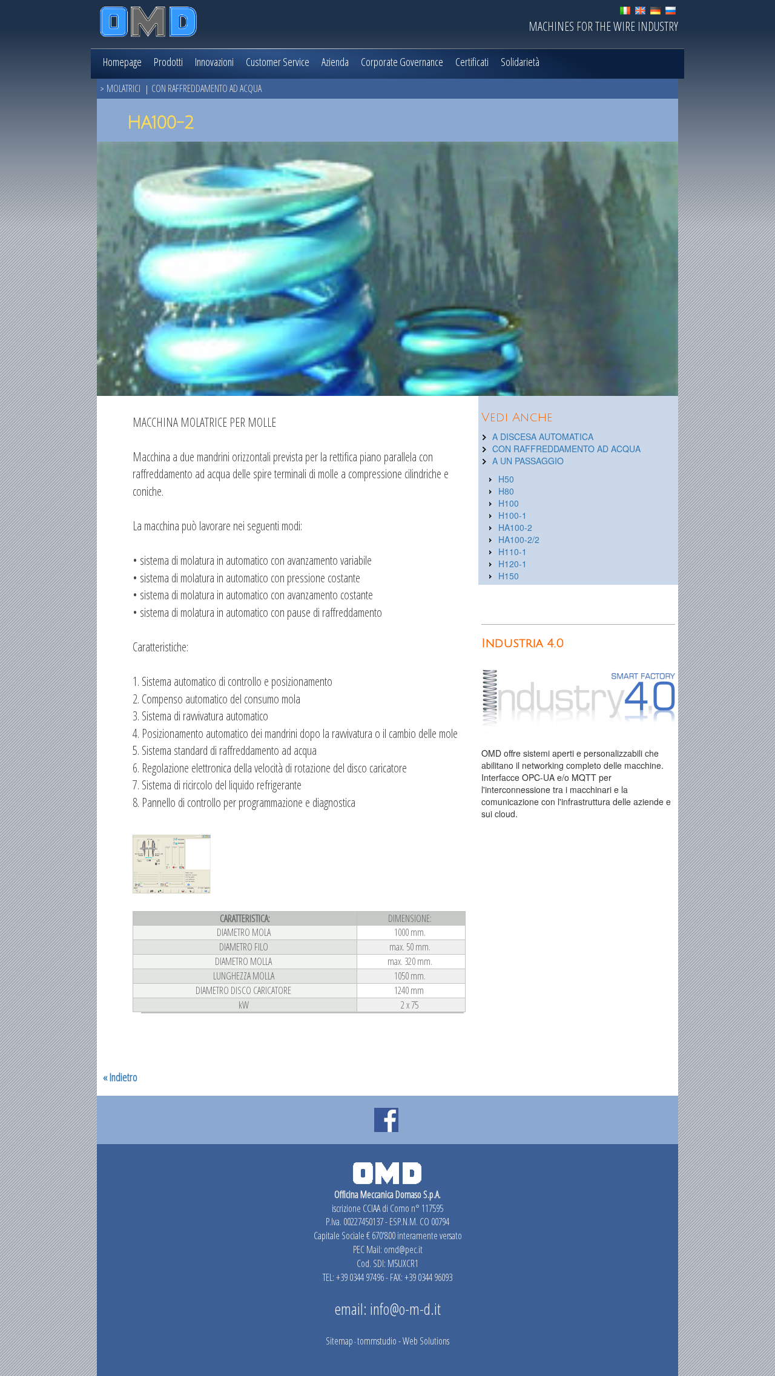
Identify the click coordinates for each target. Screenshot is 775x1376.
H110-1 (512, 551)
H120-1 (512, 564)
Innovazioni (214, 61)
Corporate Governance (402, 61)
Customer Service (277, 61)
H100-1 (512, 515)
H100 (508, 503)
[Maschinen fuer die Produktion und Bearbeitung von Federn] (655, 9)
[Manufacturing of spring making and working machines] (640, 9)
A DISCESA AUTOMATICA (542, 436)
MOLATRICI (123, 88)
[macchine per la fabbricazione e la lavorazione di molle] (625, 9)
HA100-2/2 (518, 539)
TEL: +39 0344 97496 (353, 1277)
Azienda (335, 61)
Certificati (472, 61)
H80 (506, 491)
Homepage (122, 61)
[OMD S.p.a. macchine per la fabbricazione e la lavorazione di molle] (148, 17)
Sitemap (339, 1341)
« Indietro (120, 1077)
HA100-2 (515, 527)
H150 (508, 576)
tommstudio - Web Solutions (403, 1341)
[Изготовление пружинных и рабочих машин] (670, 9)
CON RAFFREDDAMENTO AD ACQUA (206, 88)
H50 (506, 479)
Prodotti (168, 61)
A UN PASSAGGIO (528, 461)
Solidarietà (520, 61)
